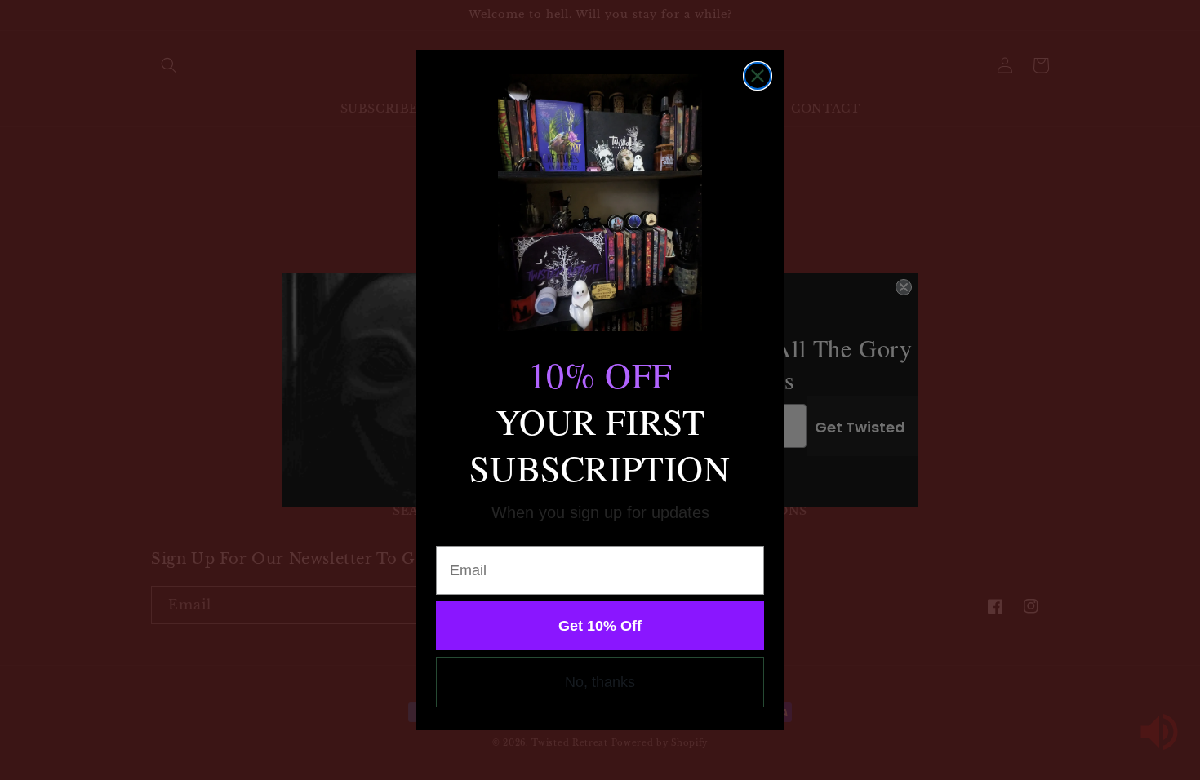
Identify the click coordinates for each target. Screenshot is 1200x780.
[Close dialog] (757, 76)
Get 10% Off (600, 626)
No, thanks (600, 682)
